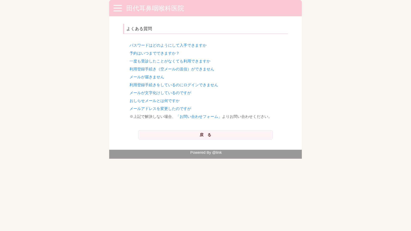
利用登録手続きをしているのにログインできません (174, 85)
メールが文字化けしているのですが (160, 93)
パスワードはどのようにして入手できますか (168, 45)
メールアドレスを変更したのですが (160, 109)
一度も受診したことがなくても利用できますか (170, 61)
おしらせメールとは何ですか (155, 101)
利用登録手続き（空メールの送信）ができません (172, 69)
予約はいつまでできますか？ (155, 53)
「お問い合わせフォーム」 (199, 116)
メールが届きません (147, 77)
